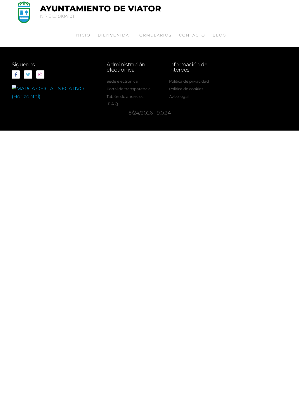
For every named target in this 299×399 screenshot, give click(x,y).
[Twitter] (28, 74)
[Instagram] (40, 74)
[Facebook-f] (16, 74)
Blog (219, 35)
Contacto (192, 35)
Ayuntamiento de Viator (100, 8)
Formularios (154, 35)
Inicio (82, 35)
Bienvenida (113, 35)
